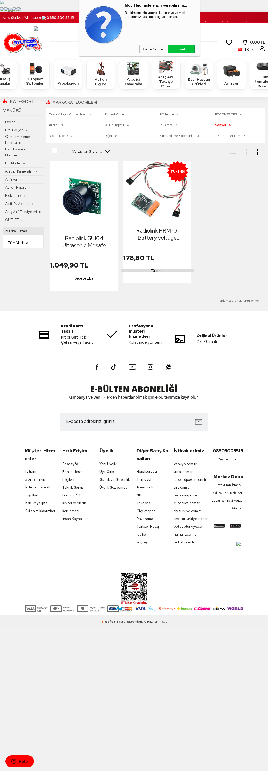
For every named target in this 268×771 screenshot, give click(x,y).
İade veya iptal (36, 503)
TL (257, 42)
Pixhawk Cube (114, 114)
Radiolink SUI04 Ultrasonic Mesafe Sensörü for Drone (84, 242)
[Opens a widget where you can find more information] (19, 761)
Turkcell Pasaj (148, 526)
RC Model (13, 163)
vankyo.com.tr (185, 464)
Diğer (108, 136)
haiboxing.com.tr (187, 495)
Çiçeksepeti (146, 511)
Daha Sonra (153, 49)
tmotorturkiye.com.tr (190, 519)
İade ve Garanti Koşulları (37, 491)
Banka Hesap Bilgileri (72, 476)
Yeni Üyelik (108, 464)
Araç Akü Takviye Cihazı (166, 81)
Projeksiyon (68, 83)
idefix (141, 534)
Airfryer (231, 83)
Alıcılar (54, 125)
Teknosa (143, 503)
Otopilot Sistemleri (35, 81)
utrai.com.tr (183, 472)
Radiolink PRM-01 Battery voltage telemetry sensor (157, 234)
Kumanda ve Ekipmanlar (177, 136)
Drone (10, 122)
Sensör (221, 125)
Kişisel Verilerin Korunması (74, 507)
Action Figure (101, 81)
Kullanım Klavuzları (40, 511)
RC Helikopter (114, 125)
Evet (181, 49)
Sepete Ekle (84, 278)
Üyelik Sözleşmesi (113, 487)
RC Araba (167, 125)
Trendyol (144, 479)
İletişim (30, 471)
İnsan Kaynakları (75, 519)
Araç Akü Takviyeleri (21, 212)
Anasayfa (70, 464)
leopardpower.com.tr (190, 479)
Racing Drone (59, 136)
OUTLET (12, 220)
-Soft (107, 622)
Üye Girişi (107, 472)
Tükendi (157, 270)
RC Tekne (167, 114)
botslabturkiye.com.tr (190, 526)
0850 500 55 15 (60, 17)
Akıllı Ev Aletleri (17, 203)
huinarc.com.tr (185, 534)
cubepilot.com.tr (187, 503)
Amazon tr (145, 487)
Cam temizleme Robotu (17, 139)
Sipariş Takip (35, 479)
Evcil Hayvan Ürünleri (199, 81)
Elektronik (13, 195)
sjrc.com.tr (182, 487)
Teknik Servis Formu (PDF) (72, 491)
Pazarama (145, 519)
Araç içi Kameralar (133, 81)
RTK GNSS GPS (226, 114)
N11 (139, 495)
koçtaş (142, 542)
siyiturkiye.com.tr (187, 511)
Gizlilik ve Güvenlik (114, 479)
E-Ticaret (119, 622)
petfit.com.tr (184, 542)
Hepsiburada (147, 471)
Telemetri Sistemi (228, 136)
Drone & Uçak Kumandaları (68, 114)
